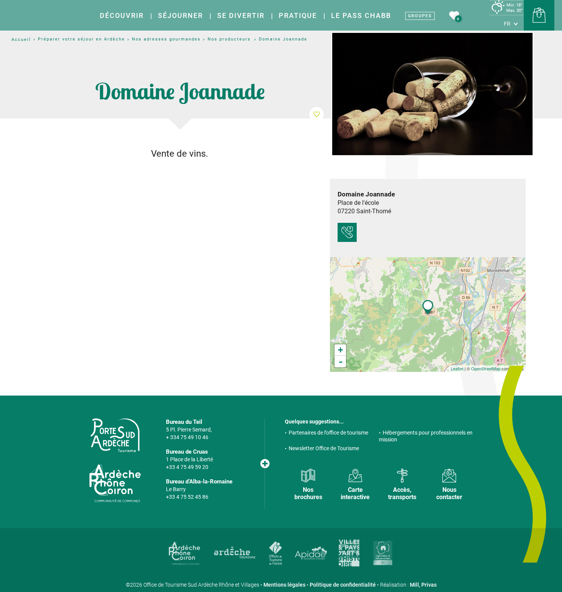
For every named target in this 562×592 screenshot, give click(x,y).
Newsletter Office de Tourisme (324, 448)
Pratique (298, 15)
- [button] (340, 361)
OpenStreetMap (485, 368)
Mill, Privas (423, 585)
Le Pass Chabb (361, 15)
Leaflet (457, 368)
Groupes (420, 15)
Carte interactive (355, 493)
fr (507, 23)
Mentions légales (284, 585)
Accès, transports (402, 493)
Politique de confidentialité (343, 585)
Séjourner (180, 15)
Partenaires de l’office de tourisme (328, 433)
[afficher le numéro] (347, 232)
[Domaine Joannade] (432, 94)
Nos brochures (308, 493)
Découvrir (122, 15)
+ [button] (340, 350)
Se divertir (241, 15)
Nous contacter (449, 493)
